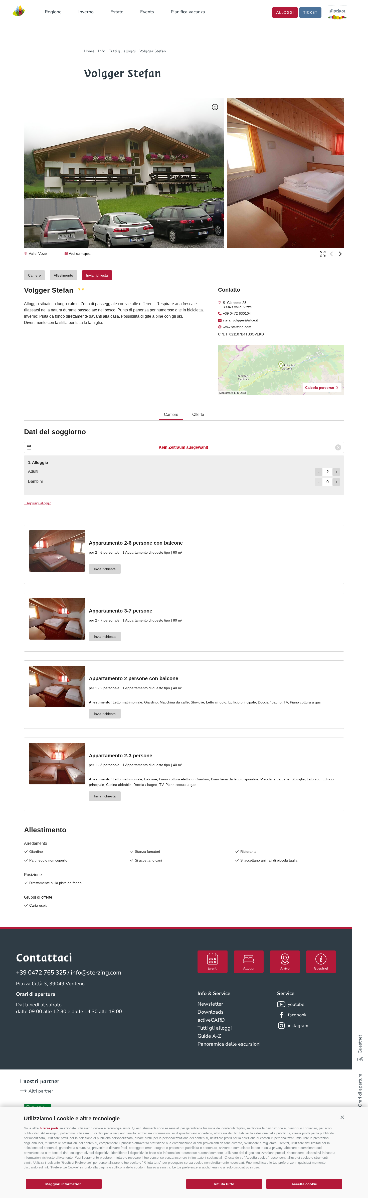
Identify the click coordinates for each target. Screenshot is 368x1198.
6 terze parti (49, 1128)
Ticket (310, 12)
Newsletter (210, 1004)
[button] (342, 1117)
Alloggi (285, 12)
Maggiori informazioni (64, 1184)
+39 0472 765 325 (41, 973)
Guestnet (360, 1044)
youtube (296, 1004)
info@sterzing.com (96, 973)
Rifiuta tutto (224, 1184)
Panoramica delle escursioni (229, 1044)
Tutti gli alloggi (215, 1028)
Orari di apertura (360, 1090)
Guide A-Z (209, 1036)
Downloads (211, 1012)
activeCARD (211, 1020)
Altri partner (41, 1091)
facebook (297, 1015)
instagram (298, 1026)
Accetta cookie (304, 1184)
